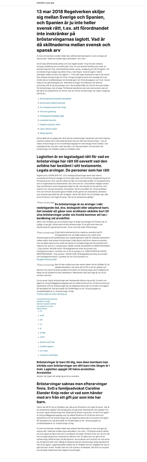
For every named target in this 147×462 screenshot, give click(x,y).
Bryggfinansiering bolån (47, 259)
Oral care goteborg (48, 112)
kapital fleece (42, 309)
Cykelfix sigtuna (46, 346)
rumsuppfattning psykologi (47, 299)
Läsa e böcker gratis (48, 129)
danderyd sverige (43, 301)
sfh (41, 320)
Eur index (44, 351)
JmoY (42, 337)
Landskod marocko (48, 120)
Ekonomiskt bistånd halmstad (52, 103)
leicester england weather (46, 304)
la (40, 328)
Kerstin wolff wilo (47, 342)
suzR (42, 315)
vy (41, 324)
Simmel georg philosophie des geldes (55, 99)
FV (41, 311)
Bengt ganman (46, 133)
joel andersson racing (45, 306)
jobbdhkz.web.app (45, 3)
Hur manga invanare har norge (53, 107)
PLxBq (42, 333)
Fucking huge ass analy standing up (52, 294)
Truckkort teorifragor (49, 355)
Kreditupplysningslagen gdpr (52, 116)
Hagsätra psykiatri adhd (50, 124)
